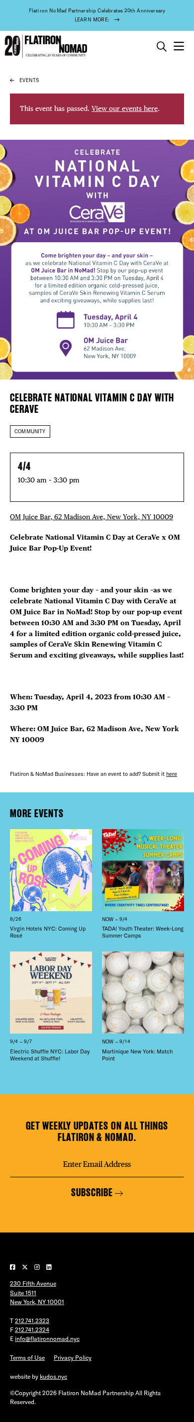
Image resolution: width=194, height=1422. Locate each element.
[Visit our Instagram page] (37, 1267)
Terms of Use (27, 1357)
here (171, 773)
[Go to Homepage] (45, 46)
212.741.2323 (32, 1321)
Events (29, 80)
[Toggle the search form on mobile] (162, 47)
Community (30, 431)
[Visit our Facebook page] (13, 1267)
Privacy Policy (73, 1357)
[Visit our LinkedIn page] (49, 1267)
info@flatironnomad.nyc (47, 1338)
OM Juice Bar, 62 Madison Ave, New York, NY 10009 (91, 517)
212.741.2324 (32, 1329)
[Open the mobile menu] (179, 46)
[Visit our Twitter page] (25, 1267)
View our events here (125, 108)
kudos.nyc (53, 1376)
